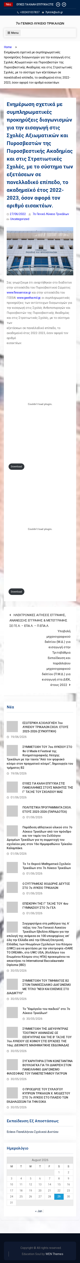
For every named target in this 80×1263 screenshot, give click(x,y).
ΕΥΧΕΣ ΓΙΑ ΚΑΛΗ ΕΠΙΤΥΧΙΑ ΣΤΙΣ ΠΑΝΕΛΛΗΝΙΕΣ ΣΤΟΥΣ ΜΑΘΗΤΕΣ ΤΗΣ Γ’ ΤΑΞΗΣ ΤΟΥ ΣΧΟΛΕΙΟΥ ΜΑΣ (48, 788)
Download (16, 466)
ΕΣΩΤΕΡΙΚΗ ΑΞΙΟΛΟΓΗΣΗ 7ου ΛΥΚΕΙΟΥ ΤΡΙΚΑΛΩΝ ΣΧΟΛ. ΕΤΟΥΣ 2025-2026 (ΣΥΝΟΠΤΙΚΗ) (45, 727)
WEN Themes (54, 1254)
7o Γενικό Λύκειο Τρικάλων (51, 214)
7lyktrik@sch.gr (54, 12)
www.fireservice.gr (19, 292)
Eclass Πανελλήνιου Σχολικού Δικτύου (32, 1132)
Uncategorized (19, 219)
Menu (15, 33)
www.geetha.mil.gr (28, 298)
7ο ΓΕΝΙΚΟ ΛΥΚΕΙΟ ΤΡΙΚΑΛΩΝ (40, 23)
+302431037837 (29, 12)
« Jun (38, 1211)
